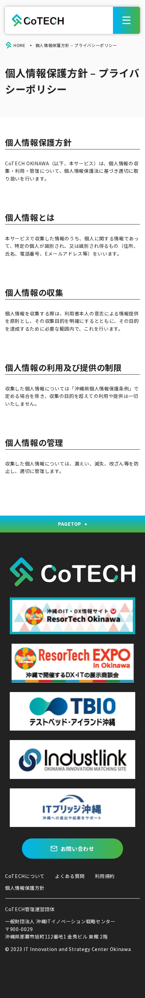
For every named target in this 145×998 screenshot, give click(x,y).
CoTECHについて (25, 876)
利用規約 (105, 876)
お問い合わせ (77, 849)
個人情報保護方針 (25, 887)
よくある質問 (70, 876)
